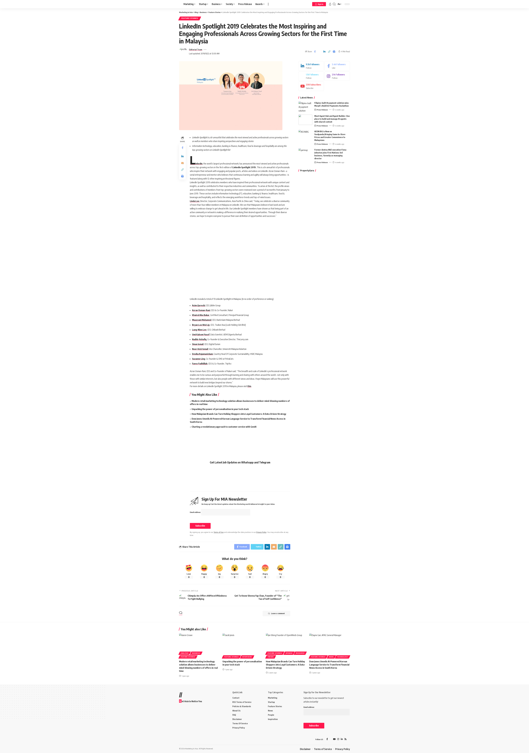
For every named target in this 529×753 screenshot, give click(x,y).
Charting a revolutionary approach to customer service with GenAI (224, 426)
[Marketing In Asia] (185, 739)
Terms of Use (219, 532)
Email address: (195, 512)
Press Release (322, 110)
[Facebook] (337, 66)
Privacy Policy (261, 532)
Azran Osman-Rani (201, 310)
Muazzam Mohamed (201, 320)
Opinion (289, 653)
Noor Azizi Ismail (200, 349)
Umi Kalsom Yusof (201, 334)
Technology (342, 657)
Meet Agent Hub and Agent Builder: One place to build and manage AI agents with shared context (332, 119)
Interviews (247, 657)
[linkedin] (311, 66)
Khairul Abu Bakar (200, 315)
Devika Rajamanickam (202, 354)
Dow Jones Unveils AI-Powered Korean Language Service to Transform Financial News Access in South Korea (329, 664)
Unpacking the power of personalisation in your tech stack (220, 409)
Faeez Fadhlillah (199, 363)
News (331, 657)
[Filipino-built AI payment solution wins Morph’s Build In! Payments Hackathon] (305, 106)
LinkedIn (196, 163)
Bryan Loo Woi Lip (201, 325)
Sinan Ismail (197, 344)
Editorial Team (195, 49)
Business (196, 653)
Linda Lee (194, 201)
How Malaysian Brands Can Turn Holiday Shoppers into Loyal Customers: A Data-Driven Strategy (239, 414)
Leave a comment (278, 613)
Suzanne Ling (198, 358)
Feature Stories (189, 18)
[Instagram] (337, 76)
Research (300, 653)
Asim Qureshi (198, 305)
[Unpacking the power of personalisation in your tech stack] (242, 645)
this (249, 386)
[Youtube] (311, 86)
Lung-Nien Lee (199, 329)
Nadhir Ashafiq (199, 339)
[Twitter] (311, 76)
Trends (271, 657)
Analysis (184, 653)
